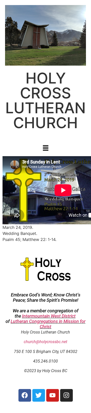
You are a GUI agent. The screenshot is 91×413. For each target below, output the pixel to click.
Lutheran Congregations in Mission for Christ (48, 324)
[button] (45, 148)
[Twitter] (38, 395)
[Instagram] (66, 395)
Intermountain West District (49, 316)
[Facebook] (24, 395)
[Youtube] (52, 395)
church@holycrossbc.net (45, 341)
